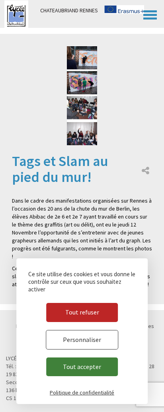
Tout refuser (82, 312)
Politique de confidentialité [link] (82, 392)
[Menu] (150, 14)
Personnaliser (82, 340)
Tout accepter (82, 367)
